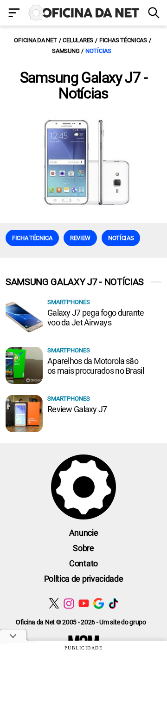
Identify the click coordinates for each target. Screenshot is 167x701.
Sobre (83, 548)
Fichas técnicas (123, 40)
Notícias (98, 50)
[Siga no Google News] (98, 603)
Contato (83, 563)
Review (80, 237)
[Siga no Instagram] (69, 603)
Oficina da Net (35, 40)
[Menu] (14, 13)
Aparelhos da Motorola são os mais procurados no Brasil (95, 366)
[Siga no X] (54, 603)
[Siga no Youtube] (84, 603)
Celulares (78, 40)
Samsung (65, 50)
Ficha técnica (32, 237)
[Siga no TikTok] (113, 603)
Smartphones (68, 302)
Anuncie (83, 533)
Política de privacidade (83, 579)
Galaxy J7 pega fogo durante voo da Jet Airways (95, 317)
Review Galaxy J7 (77, 409)
